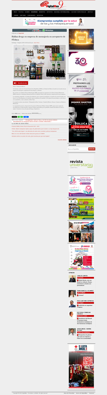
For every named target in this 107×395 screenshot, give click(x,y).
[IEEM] (81, 62)
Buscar (91, 149)
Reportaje (40, 15)
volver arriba (62, 140)
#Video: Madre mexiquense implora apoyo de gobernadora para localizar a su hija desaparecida (35, 129)
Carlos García (82, 276)
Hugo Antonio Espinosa (85, 301)
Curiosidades (31, 15)
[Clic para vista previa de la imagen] (39, 62)
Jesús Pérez (36, 43)
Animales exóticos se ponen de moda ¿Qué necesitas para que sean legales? (31, 136)
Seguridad (34, 12)
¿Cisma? (81, 295)
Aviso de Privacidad (69, 393)
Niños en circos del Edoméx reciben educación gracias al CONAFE (28, 134)
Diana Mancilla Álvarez (85, 291)
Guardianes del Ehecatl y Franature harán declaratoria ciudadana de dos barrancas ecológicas (84, 321)
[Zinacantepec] (81, 209)
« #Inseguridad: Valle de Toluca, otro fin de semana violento (41, 120)
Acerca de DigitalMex (81, 393)
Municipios (42, 12)
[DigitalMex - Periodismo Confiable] (53, 6)
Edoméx (27, 12)
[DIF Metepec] (81, 186)
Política (21, 12)
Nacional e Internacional (62, 12)
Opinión (16, 15)
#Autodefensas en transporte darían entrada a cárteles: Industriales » (32, 121)
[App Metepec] (53, 22)
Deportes (50, 12)
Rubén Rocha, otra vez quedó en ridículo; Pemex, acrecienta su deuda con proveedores (84, 283)
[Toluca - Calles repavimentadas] (81, 231)
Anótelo (90, 12)
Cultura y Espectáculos (78, 12)
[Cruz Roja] (81, 366)
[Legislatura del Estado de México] (81, 39)
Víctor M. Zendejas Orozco (84, 313)
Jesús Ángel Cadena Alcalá (84, 329)
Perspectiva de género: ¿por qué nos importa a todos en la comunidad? (84, 336)
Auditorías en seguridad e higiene (84, 306)
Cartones (23, 15)
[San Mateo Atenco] (81, 256)
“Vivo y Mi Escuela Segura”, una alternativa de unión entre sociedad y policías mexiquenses (34, 131)
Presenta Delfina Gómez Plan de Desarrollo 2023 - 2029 (25, 126)
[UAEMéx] (81, 164)
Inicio (15, 12)
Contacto (91, 393)
